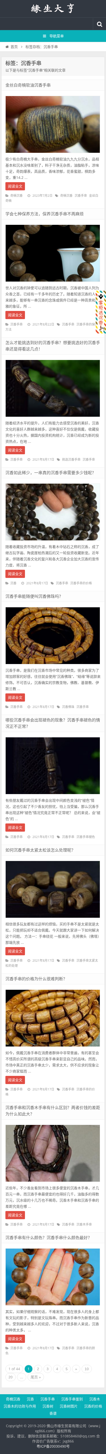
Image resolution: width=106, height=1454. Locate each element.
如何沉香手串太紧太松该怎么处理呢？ (40, 850)
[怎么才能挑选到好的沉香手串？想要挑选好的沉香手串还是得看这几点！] (52, 418)
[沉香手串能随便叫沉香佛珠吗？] (52, 666)
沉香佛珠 (68, 707)
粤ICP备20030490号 (53, 1446)
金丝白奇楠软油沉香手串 (28, 85)
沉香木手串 (84, 1224)
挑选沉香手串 (71, 459)
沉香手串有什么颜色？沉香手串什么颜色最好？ (48, 1238)
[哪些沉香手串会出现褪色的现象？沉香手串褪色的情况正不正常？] (52, 796)
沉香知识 (53, 9)
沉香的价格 (93, 1406)
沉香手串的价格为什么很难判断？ (36, 979)
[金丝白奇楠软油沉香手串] (52, 154)
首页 (14, 47)
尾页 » (36, 1377)
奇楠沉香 (16, 195)
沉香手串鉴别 (72, 1399)
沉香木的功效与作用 (20, 1406)
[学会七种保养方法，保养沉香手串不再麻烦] (52, 283)
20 (10, 1377)
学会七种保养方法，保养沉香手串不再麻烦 (44, 214)
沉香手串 (81, 195)
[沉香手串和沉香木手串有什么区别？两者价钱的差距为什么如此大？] (52, 1183)
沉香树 (47, 1406)
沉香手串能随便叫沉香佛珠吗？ (34, 596)
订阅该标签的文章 (16, 67)
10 (87, 1369)
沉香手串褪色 (85, 837)
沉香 (13, 583)
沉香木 (94, 1399)
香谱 (53, 1413)
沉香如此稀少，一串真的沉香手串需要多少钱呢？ (50, 473)
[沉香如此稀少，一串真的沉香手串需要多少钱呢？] (52, 542)
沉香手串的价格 (81, 583)
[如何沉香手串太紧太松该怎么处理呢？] (52, 919)
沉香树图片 (69, 1406)
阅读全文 (15, 186)
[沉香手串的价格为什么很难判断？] (52, 1048)
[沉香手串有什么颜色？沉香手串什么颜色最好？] (52, 1307)
